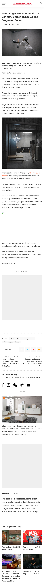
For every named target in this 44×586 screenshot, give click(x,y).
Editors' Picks (16, 339)
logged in (18, 377)
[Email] (39, 349)
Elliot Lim (6, 24)
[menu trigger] (5, 3)
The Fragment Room (11, 342)
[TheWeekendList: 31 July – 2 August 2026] (32, 561)
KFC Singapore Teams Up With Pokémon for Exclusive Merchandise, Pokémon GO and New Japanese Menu (11, 576)
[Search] (40, 3)
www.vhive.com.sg (18, 434)
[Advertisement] (22, 297)
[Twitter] (27, 349)
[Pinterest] (33, 349)
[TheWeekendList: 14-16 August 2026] (11, 537)
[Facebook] (21, 349)
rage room (29, 339)
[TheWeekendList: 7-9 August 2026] (32, 537)
